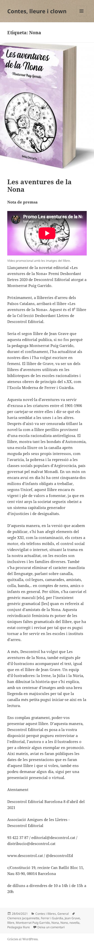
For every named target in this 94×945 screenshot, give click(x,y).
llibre (10, 922)
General (63, 914)
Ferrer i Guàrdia (52, 918)
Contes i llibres (45, 914)
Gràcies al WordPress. (22, 939)
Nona (55, 922)
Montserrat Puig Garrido (33, 922)
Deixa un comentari (51, 927)
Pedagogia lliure (18, 927)
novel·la (74, 922)
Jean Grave (72, 918)
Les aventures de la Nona (39, 185)
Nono (64, 922)
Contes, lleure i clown (36, 11)
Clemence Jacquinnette (23, 918)
